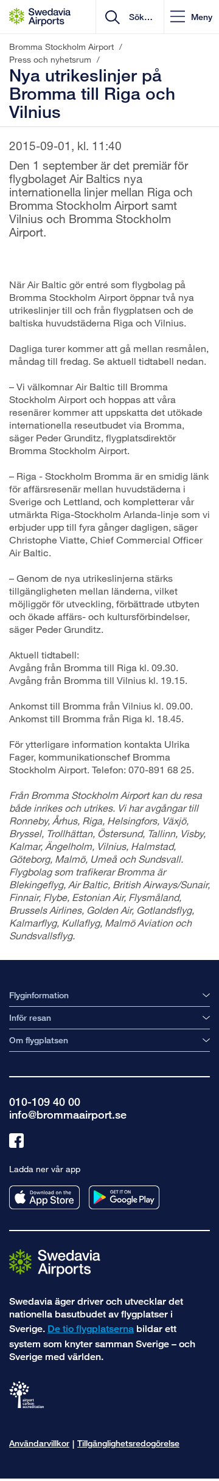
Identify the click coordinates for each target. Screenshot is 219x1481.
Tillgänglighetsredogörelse (128, 1443)
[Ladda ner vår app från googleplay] (124, 1197)
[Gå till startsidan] (54, 1262)
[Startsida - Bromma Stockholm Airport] (40, 17)
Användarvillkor (39, 1443)
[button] (191, 16)
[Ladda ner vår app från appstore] (44, 1197)
